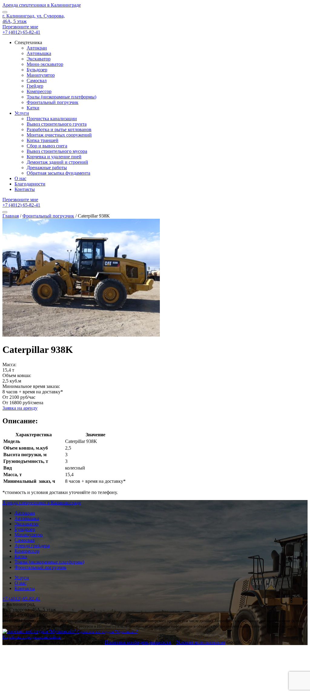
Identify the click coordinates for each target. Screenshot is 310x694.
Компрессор (39, 91)
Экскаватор (39, 58)
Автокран (37, 47)
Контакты (25, 189)
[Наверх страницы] (155, 668)
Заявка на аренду (20, 408)
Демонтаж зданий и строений (57, 162)
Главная (10, 215)
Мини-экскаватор (45, 64)
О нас (20, 178)
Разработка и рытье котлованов (59, 129)
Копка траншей (42, 140)
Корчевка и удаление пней (54, 156)
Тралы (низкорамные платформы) (61, 96)
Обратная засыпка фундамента (58, 173)
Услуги (22, 113)
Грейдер (35, 86)
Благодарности (30, 183)
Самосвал (37, 80)
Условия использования (200, 642)
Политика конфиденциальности (138, 642)
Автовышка (39, 53)
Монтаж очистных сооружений (59, 134)
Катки (33, 107)
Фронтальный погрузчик (52, 102)
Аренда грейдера (32, 545)
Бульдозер (37, 69)
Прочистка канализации (52, 118)
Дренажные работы (47, 167)
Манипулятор (41, 75)
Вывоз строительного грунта (57, 124)
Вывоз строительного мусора (57, 151)
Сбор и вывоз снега (47, 145)
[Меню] (4, 12)
